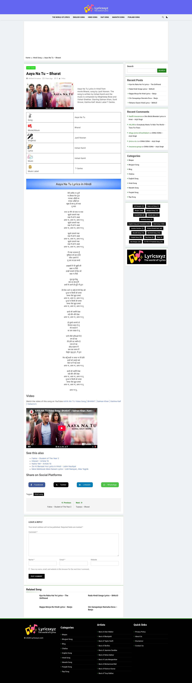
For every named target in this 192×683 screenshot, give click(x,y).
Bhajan (131, 160)
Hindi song (39, 494)
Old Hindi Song (154, 233)
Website (94, 560)
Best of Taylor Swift (106, 641)
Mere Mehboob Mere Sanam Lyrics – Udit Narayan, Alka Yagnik (60, 469)
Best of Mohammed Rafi (108, 664)
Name (31, 560)
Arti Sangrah (139, 206)
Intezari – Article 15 (40, 461)
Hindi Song (92, 17)
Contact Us (139, 646)
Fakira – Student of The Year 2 (45, 458)
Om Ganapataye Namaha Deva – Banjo (143, 98)
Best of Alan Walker (106, 632)
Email (62, 560)
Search (130, 66)
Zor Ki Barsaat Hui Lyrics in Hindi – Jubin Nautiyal (54, 466)
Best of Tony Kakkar (106, 673)
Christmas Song (146, 219)
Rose (159, 237)
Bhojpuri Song (134, 165)
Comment (33, 532)
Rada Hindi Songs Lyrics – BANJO (103, 595)
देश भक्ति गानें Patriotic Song (153, 242)
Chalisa (131, 174)
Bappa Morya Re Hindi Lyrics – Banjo (55, 607)
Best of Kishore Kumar (107, 669)
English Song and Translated (139, 224)
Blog (130, 169)
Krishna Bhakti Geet (154, 228)
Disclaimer (139, 641)
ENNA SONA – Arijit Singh (150, 141)
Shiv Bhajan (135, 242)
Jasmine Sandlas (137, 228)
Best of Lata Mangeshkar (108, 660)
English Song (79, 17)
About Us (138, 636)
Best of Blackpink (105, 636)
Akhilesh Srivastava (35, 78)
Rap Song (105, 17)
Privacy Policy (140, 632)
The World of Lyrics (61, 17)
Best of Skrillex (104, 646)
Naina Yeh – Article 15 (41, 464)
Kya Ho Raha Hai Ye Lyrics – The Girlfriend (145, 84)
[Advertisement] (96, 39)
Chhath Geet (153, 215)
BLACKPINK (139, 215)
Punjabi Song (134, 17)
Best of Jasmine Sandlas (108, 650)
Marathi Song (118, 17)
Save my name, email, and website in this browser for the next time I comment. (60, 569)
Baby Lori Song (153, 206)
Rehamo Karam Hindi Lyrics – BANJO (143, 103)
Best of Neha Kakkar (106, 655)
